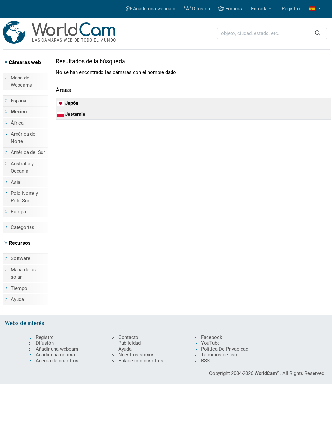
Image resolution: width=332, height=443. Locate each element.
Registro (291, 9)
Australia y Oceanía (22, 167)
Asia (15, 182)
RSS (205, 361)
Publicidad (129, 343)
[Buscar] (317, 34)
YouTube (210, 343)
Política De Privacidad (224, 349)
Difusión (200, 9)
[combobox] (272, 34)
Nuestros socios (136, 355)
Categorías (22, 227)
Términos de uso (219, 355)
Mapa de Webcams (21, 81)
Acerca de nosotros (57, 361)
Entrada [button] (259, 9)
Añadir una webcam (57, 349)
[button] (315, 9)
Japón (71, 103)
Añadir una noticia (55, 355)
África (17, 123)
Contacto (128, 337)
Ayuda (17, 299)
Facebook (211, 337)
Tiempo (19, 288)
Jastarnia (74, 114)
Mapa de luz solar (24, 273)
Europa (18, 212)
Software (20, 258)
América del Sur (28, 152)
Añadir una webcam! (154, 9)
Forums (233, 9)
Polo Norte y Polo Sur (24, 197)
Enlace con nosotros (140, 361)
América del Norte (24, 137)
